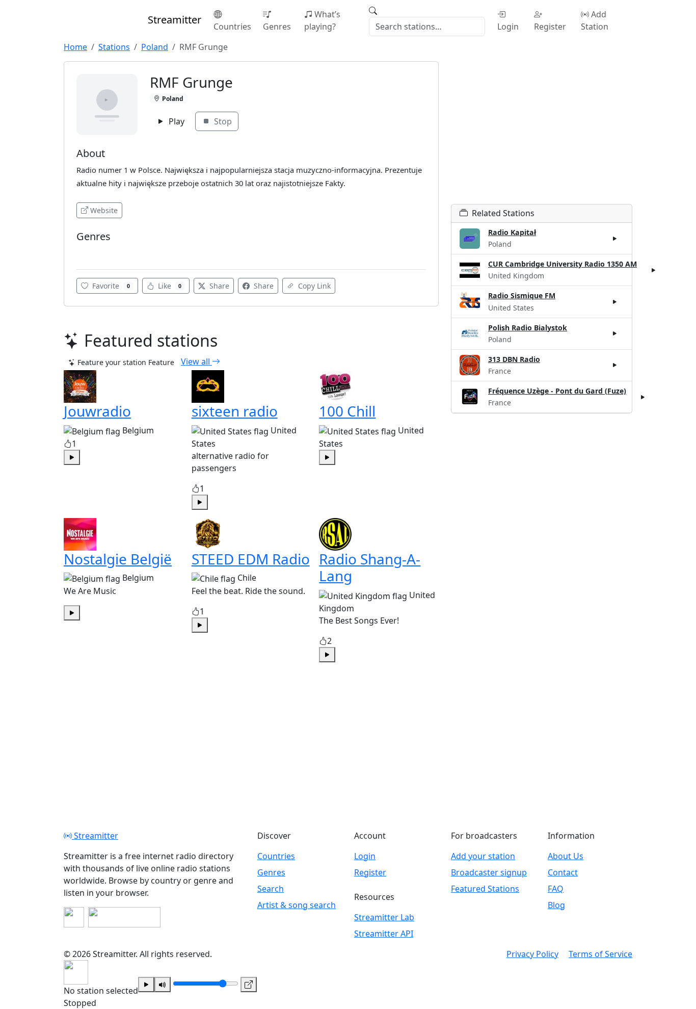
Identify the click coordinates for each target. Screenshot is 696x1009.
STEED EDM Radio (251, 558)
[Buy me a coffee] (124, 917)
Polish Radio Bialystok (527, 327)
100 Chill (347, 411)
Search (270, 888)
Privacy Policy (532, 954)
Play (175, 121)
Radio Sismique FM (521, 295)
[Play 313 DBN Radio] (615, 365)
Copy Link (313, 286)
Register (550, 26)
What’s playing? (322, 20)
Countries (232, 26)
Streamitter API (383, 933)
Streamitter (95, 835)
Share (218, 286)
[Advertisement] (541, 132)
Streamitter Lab (384, 917)
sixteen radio (235, 411)
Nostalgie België (118, 558)
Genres (277, 26)
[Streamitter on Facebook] (74, 917)
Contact (563, 872)
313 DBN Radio (514, 359)
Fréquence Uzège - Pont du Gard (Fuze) (557, 391)
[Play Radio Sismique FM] (615, 302)
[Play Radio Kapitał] (615, 238)
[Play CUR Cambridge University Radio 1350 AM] (653, 270)
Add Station (594, 20)
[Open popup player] (248, 984)
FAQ (556, 888)
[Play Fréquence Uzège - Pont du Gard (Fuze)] (643, 396)
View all (196, 361)
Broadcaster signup (489, 872)
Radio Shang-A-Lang (369, 567)
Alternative (98, 251)
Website (104, 210)
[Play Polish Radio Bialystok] (615, 333)
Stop (222, 121)
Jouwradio (97, 411)
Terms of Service (600, 954)
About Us (565, 856)
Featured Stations (485, 888)
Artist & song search (296, 905)
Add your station (483, 856)
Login (508, 26)
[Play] (146, 984)
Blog (556, 905)
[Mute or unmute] (162, 984)
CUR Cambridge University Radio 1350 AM (562, 264)
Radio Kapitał (512, 232)
